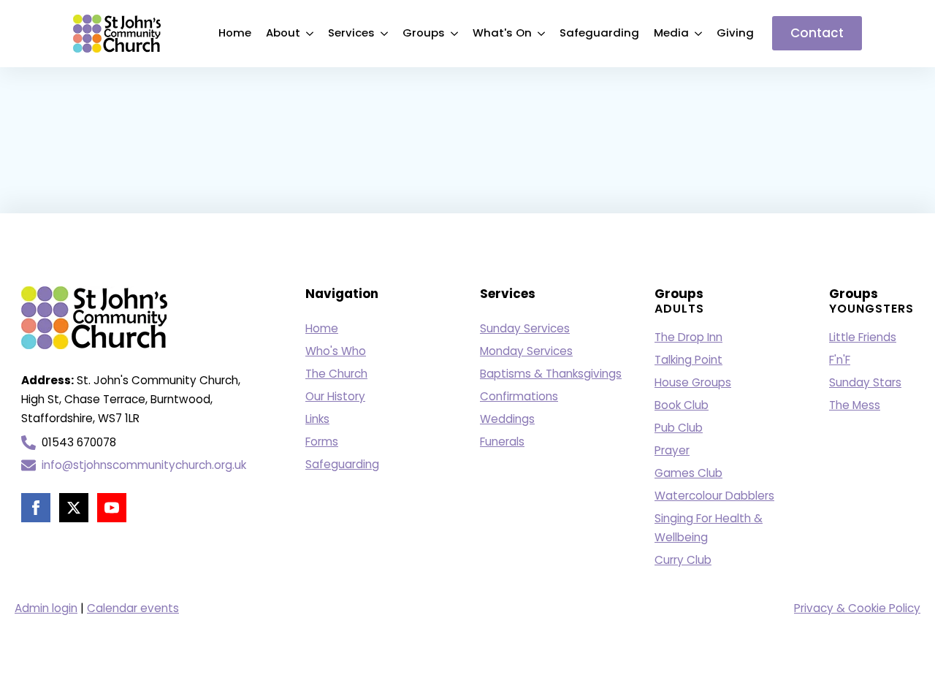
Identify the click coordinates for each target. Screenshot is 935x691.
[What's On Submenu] (542, 33)
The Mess (854, 405)
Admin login (46, 608)
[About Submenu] (310, 33)
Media (671, 32)
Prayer (672, 450)
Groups (423, 32)
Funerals (502, 441)
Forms (321, 441)
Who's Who (335, 351)
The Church (336, 373)
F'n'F (839, 359)
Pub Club (678, 427)
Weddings (507, 419)
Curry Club (682, 560)
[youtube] (111, 507)
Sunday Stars (865, 382)
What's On (502, 32)
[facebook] (35, 507)
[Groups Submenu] (455, 33)
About (283, 32)
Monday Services (526, 351)
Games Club (688, 473)
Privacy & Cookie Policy (857, 608)
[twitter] (73, 507)
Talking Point (688, 359)
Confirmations (519, 396)
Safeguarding (599, 32)
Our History (335, 396)
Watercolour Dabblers (714, 495)
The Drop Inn (688, 337)
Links (317, 419)
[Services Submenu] (385, 33)
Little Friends (862, 337)
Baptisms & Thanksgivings (551, 373)
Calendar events (133, 608)
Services (351, 32)
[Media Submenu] (699, 33)
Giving (735, 32)
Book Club (681, 405)
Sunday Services (525, 328)
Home (234, 32)
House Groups (692, 382)
